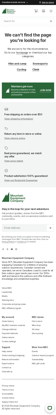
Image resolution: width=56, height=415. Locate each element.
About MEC (7, 288)
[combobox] (28, 21)
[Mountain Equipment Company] (28, 197)
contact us (21, 242)
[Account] (43, 11)
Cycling (21, 69)
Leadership (7, 292)
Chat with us (7, 371)
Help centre (7, 351)
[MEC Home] (9, 10)
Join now (45, 90)
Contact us (6, 367)
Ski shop (36, 329)
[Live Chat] (49, 408)
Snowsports (40, 63)
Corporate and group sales (14, 304)
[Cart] (36, 11)
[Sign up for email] (50, 228)
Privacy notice (8, 386)
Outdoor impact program (43, 355)
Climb (35, 69)
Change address (9, 329)
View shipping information (18, 118)
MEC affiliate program (11, 308)
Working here (8, 300)
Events (35, 351)
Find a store (37, 321)
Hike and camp (17, 63)
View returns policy (14, 138)
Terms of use (8, 390)
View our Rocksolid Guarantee (20, 180)
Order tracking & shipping (13, 355)
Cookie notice (8, 398)
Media (4, 296)
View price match (13, 161)
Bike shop (36, 325)
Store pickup (37, 333)
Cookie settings (9, 341)
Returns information (10, 359)
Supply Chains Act (10, 402)
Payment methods (10, 333)
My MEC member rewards (13, 325)
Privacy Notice (8, 242)
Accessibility (7, 394)
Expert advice (8, 363)
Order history (8, 321)
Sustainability (37, 359)
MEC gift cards (38, 363)
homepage (22, 52)
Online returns (8, 337)
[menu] (51, 11)
